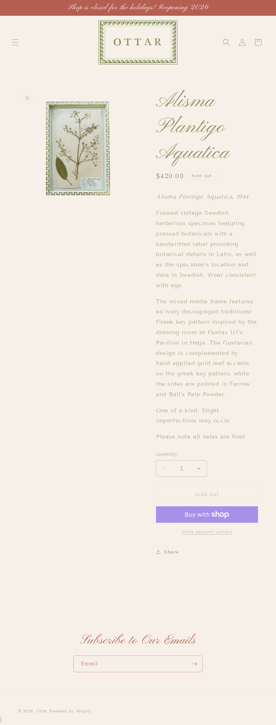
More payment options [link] (207, 531)
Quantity (166, 454)
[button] (15, 42)
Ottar (42, 711)
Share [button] (171, 552)
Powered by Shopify (70, 711)
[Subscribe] (194, 663)
